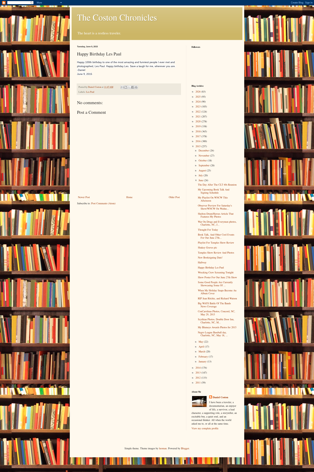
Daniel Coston (220, 397)
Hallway (202, 262)
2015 (198, 146)
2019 (198, 126)
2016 (198, 141)
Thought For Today (208, 229)
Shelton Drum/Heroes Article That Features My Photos (216, 215)
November (204, 155)
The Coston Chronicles (117, 17)
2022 (198, 111)
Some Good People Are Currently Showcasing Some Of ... (215, 283)
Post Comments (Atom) (103, 203)
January (203, 361)
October (203, 160)
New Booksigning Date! (210, 257)
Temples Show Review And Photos (216, 252)
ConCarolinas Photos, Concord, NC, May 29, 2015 (216, 313)
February (204, 356)
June (201, 180)
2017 (198, 136)
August (203, 170)
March (202, 351)
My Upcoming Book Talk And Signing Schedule (213, 191)
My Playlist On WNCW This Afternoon (213, 199)
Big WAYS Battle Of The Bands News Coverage (214, 305)
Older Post (174, 197)
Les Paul (90, 91)
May (201, 341)
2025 (198, 96)
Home (129, 197)
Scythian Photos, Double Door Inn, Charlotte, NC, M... (216, 321)
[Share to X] (129, 87)
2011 (198, 382)
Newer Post (84, 197)
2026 (198, 91)
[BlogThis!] (126, 87)
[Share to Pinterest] (136, 87)
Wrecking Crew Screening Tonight (216, 272)
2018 (198, 131)
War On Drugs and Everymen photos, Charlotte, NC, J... (217, 223)
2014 (198, 367)
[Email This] (122, 87)
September (204, 165)
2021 (198, 116)
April (202, 346)
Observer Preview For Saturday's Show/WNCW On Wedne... (215, 207)
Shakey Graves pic (207, 247)
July (201, 175)
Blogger (185, 448)
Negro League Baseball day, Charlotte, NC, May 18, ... (213, 334)
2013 (198, 372)
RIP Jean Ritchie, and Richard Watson (217, 298)
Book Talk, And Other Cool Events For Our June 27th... (216, 236)
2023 (198, 106)
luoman (163, 448)
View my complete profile (205, 428)
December (204, 150)
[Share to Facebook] (132, 87)
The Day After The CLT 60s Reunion (217, 184)
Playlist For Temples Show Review (216, 242)
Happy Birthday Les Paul (211, 267)
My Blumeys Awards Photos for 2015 (217, 327)
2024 (198, 101)
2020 (198, 121)
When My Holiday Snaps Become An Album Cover (217, 292)
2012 (198, 377)
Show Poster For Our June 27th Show (217, 277)
